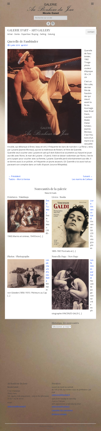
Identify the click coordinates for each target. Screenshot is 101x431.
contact (91, 31)
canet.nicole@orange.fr (16, 406)
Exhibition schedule (59, 414)
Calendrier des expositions (62, 410)
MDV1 (25, 45)
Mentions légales (46, 426)
